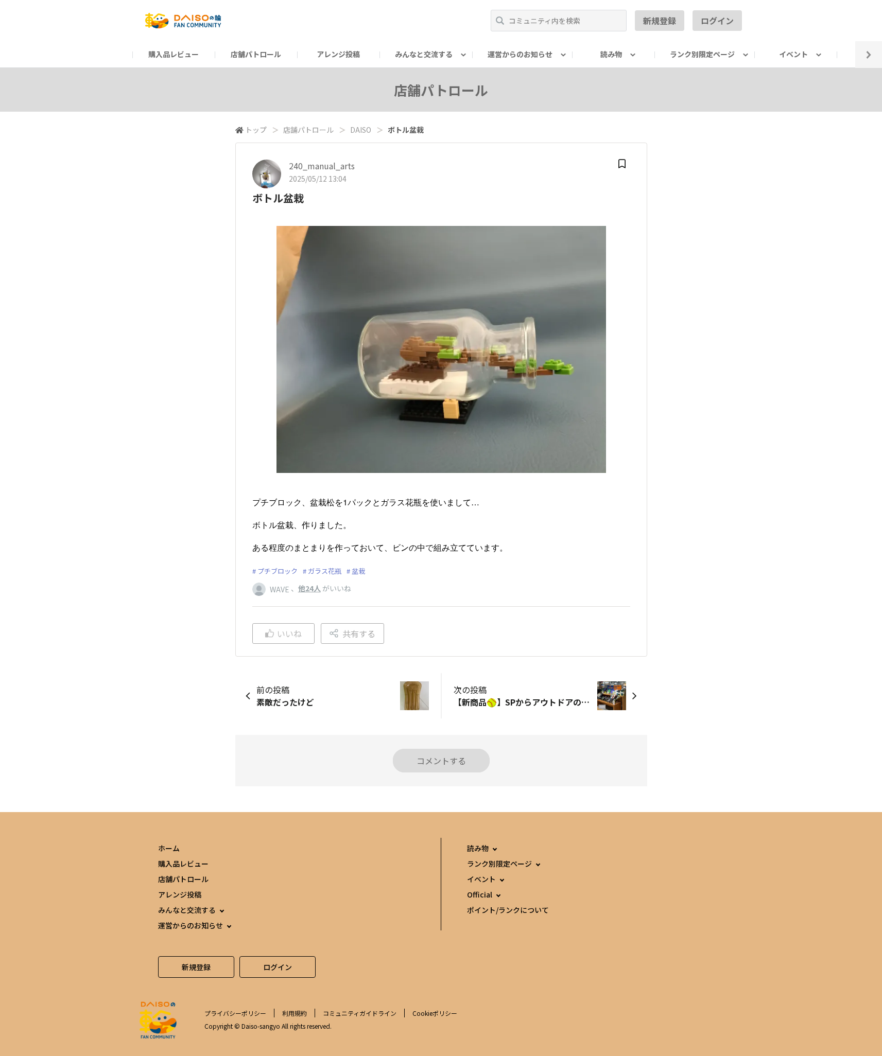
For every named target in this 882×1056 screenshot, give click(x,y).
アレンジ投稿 (338, 54)
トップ (256, 130)
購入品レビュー (173, 54)
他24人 (309, 588)
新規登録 (659, 20)
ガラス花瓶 (324, 571)
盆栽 (358, 571)
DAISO (360, 130)
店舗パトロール (256, 54)
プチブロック (277, 571)
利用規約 (294, 1013)
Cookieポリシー (434, 1013)
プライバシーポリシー (235, 1013)
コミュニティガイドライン (359, 1013)
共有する (358, 633)
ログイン (717, 20)
